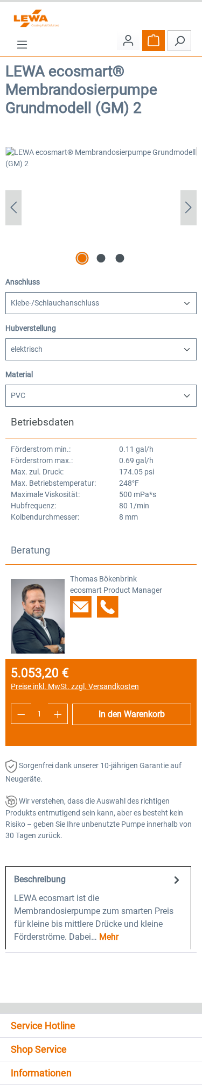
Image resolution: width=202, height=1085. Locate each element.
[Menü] (22, 44)
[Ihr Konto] (128, 40)
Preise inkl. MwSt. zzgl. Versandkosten (75, 686)
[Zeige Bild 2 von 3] (100, 258)
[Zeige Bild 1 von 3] (82, 258)
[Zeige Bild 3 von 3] (119, 258)
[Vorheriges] (13, 207)
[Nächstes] (188, 207)
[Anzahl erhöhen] (58, 714)
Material (19, 374)
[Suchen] (179, 40)
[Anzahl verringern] (21, 714)
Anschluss (22, 281)
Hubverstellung (30, 327)
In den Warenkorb (132, 714)
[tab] (98, 907)
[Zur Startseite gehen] (101, 18)
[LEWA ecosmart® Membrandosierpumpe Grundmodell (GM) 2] (101, 207)
